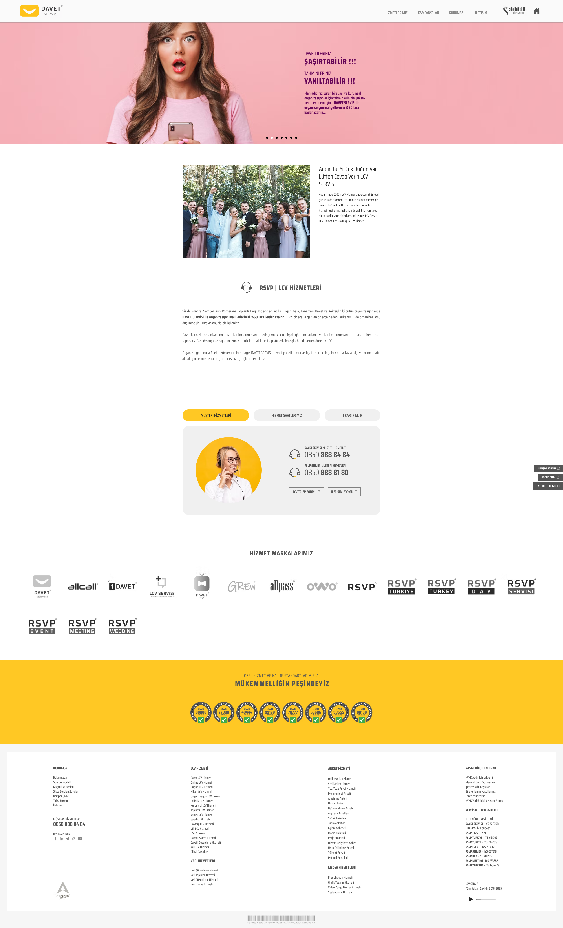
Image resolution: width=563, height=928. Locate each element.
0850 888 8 (64, 824)
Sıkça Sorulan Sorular (65, 791)
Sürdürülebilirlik (62, 782)
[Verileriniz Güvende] (277, 138)
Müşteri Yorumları (63, 786)
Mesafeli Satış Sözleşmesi (480, 782)
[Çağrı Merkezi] (267, 138)
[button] (396, 11)
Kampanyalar (60, 796)
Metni (489, 777)
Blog (55, 810)
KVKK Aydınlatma (476, 777)
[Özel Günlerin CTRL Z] (286, 138)
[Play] (471, 899)
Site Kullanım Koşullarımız (481, 791)
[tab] (216, 415)
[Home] (536, 10)
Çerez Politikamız (475, 796)
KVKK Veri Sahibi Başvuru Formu (484, 800)
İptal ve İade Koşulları (478, 786)
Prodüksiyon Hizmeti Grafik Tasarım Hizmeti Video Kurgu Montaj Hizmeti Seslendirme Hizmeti (344, 885)
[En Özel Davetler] (296, 138)
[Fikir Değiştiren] (291, 138)
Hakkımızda (60, 777)
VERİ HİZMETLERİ (203, 861)
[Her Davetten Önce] (282, 138)
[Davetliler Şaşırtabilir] (272, 138)
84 (82, 824)
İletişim (57, 805)
